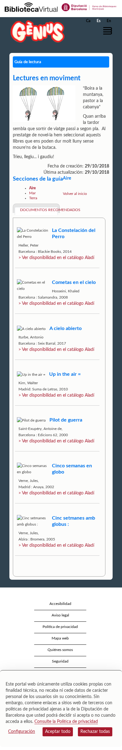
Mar (32, 193)
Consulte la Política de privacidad (66, 721)
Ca (88, 21)
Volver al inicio (75, 194)
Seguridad (60, 661)
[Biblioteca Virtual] (31, 6)
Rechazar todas (95, 731)
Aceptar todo (57, 731)
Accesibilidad (60, 604)
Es (98, 21)
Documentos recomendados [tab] (39, 210)
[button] (108, 31)
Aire (32, 188)
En (109, 21)
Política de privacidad (60, 627)
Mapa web (60, 638)
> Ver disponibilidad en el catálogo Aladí (56, 258)
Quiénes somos (60, 650)
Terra (33, 198)
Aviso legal (60, 615)
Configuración (21, 731)
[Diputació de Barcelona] (89, 6)
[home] (36, 31)
